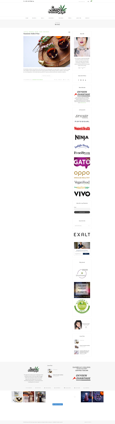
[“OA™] (82, 96)
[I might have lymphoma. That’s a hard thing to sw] (74, 396)
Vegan (40, 31)
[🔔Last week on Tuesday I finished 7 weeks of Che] (40, 396)
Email (75, 207)
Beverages (31, 31)
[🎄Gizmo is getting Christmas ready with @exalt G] (28, 396)
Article (26, 31)
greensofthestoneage (38, 79)
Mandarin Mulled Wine (31, 33)
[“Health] (82, 298)
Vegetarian (46, 31)
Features (61, 18)
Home (27, 18)
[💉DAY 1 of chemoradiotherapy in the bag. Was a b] (51, 396)
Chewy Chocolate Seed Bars (85, 345)
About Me (78, 18)
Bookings (51, 18)
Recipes (34, 18)
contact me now (83, 102)
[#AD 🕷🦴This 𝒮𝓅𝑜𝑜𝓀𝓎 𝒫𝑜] (98, 396)
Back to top (88, 422)
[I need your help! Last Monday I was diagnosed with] (63, 396)
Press (69, 18)
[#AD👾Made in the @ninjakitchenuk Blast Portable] (86, 396)
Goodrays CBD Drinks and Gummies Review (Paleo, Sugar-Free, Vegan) (84, 352)
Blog (42, 18)
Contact (87, 18)
